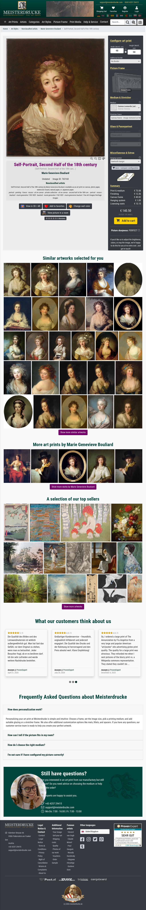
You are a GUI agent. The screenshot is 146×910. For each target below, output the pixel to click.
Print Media (75, 22)
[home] (5, 22)
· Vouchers (56, 856)
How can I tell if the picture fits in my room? (31, 735)
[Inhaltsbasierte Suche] (134, 22)
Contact (104, 21)
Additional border (116, 58)
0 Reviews (61, 218)
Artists (23, 22)
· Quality (55, 846)
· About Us (42, 873)
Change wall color (81, 206)
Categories (34, 22)
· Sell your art (57, 835)
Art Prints (13, 22)
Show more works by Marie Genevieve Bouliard (73, 486)
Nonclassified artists (29, 29)
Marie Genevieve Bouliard (51, 29)
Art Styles (46, 22)
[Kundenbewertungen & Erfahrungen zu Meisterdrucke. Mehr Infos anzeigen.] (128, 835)
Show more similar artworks (73, 432)
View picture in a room (57, 212)
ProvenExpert (22, 670)
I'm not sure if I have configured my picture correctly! (36, 754)
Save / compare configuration (126, 168)
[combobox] (125, 61)
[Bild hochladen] (140, 22)
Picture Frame (60, 22)
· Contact (41, 835)
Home (5, 29)
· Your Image (57, 832)
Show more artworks (73, 606)
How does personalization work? (25, 709)
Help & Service (91, 22)
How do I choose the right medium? (26, 745)
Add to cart (127, 220)
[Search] (128, 22)
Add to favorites (56, 206)
